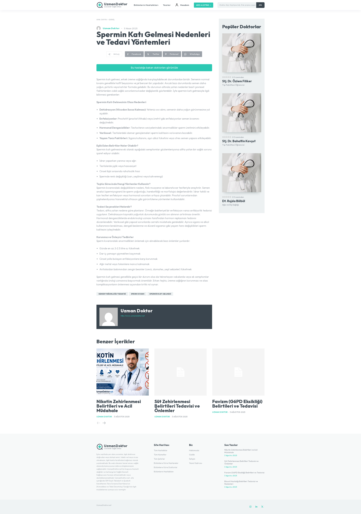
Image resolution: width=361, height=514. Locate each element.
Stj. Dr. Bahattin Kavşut (239, 141)
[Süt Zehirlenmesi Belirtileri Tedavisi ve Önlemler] (180, 372)
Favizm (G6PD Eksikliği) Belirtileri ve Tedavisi (237, 404)
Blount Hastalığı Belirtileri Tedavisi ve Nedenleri (241, 482)
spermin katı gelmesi (160, 294)
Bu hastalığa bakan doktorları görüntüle (154, 67)
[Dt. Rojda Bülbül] (241, 172)
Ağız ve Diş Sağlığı (230, 205)
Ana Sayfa (101, 19)
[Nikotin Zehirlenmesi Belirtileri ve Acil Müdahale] (122, 372)
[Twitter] (262, 507)
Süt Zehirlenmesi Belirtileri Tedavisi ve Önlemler (177, 406)
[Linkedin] (256, 507)
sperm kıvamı (137, 294)
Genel (112, 19)
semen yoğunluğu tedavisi (112, 294)
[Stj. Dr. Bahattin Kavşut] (241, 112)
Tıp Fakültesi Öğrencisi (233, 85)
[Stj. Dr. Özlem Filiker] (241, 52)
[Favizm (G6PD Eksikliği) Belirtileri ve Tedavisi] (238, 372)
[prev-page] (98, 423)
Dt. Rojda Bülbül (233, 201)
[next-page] (104, 423)
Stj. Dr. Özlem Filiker (237, 81)
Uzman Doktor (111, 28)
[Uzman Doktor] (99, 28)
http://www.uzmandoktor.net (133, 316)
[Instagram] (250, 507)
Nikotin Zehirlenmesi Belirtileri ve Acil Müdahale (118, 406)
